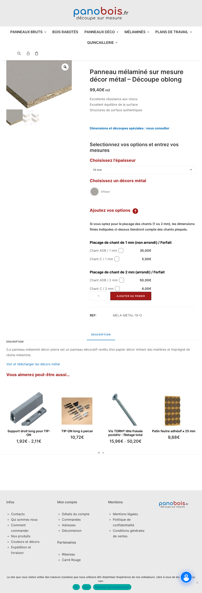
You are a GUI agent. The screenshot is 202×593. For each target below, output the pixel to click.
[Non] (197, 583)
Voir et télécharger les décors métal (33, 364)
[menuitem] (28, 32)
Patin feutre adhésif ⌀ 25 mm (173, 431)
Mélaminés (135, 32)
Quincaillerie (100, 42)
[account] (27, 53)
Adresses (69, 525)
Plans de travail (171, 32)
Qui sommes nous (24, 519)
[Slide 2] (103, 453)
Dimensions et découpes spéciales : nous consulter (129, 128)
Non (86, 587)
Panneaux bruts (26, 32)
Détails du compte (75, 514)
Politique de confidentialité (112, 587)
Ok (76, 587)
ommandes (72, 519)
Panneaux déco (99, 32)
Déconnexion (71, 531)
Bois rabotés (65, 32)
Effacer (105, 191)
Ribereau (68, 554)
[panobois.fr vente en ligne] (101, 13)
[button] (16, 53)
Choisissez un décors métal (118, 180)
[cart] (35, 53)
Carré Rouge (71, 560)
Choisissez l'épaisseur (113, 160)
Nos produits (20, 536)
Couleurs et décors (25, 542)
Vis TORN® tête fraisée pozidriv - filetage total (125, 433)
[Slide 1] (99, 453)
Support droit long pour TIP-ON (28, 433)
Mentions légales (125, 514)
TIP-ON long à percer (77, 431)
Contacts (18, 514)
